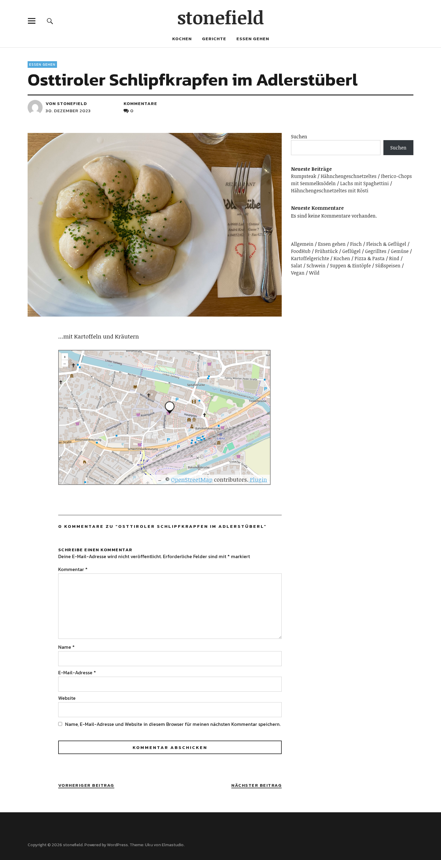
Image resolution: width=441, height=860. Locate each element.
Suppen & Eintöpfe (350, 265)
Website (67, 698)
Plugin (257, 479)
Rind (394, 258)
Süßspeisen (387, 265)
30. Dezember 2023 (68, 110)
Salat (296, 265)
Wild (314, 272)
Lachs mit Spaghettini (364, 183)
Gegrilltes (375, 251)
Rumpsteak (303, 176)
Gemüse (400, 251)
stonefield (220, 17)
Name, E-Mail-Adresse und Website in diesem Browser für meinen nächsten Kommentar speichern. (172, 724)
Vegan (297, 272)
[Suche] (50, 21)
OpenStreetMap (191, 479)
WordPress (117, 845)
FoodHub (300, 251)
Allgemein (302, 244)
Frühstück (326, 251)
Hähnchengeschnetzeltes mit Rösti (329, 190)
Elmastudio (173, 845)
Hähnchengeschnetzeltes (348, 176)
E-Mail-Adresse (77, 672)
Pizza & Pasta (370, 258)
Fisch (356, 244)
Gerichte (214, 38)
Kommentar (73, 569)
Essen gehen (252, 38)
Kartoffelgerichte (310, 258)
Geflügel (351, 251)
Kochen (182, 38)
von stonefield (66, 103)
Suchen (299, 136)
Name (66, 647)
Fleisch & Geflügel (386, 244)
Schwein (316, 265)
